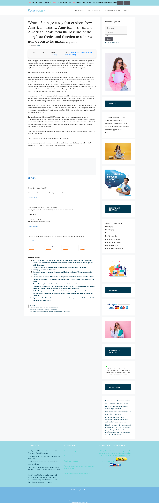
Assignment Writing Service (112, 10)
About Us (126, 10)
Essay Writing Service (94, 10)
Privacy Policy (85, 502)
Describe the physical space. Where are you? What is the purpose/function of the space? (62, 260)
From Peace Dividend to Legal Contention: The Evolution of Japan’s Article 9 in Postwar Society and (117, 419)
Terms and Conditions (76, 502)
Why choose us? (79, 10)
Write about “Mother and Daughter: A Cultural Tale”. (44, 309)
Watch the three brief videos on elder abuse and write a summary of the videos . (59, 267)
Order (127, 3)
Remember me (111, 36)
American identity (70, 55)
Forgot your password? (112, 42)
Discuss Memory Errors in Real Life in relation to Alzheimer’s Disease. (57, 284)
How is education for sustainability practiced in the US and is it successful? (50, 311)
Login (120, 3)
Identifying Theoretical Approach (44, 270)
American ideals (86, 52)
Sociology (54, 55)
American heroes (74, 52)
